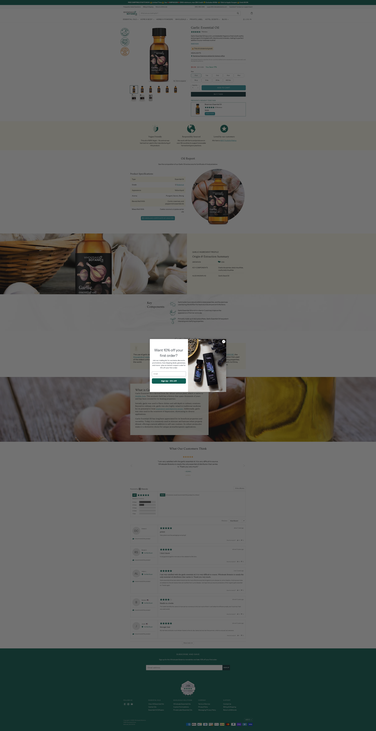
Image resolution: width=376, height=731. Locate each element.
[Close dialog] (223, 341)
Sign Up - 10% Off (169, 381)
